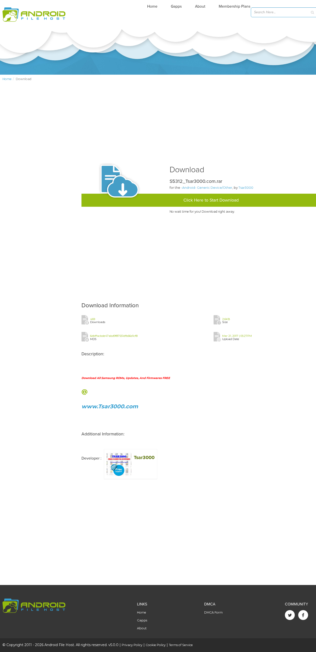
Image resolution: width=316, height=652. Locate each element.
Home (152, 6)
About (200, 6)
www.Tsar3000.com (109, 406)
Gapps (176, 6)
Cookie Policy (156, 645)
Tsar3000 (245, 187)
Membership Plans (234, 6)
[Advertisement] (39, 166)
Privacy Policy (132, 645)
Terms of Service (181, 645)
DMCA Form (213, 612)
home (7, 79)
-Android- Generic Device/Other (206, 187)
